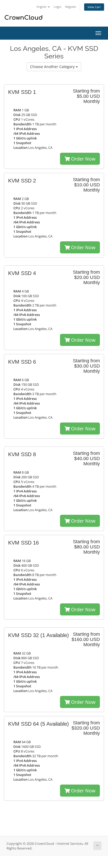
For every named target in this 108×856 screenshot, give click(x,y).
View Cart (94, 7)
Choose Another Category (53, 66)
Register (70, 7)
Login (57, 7)
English (42, 7)
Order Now (82, 159)
